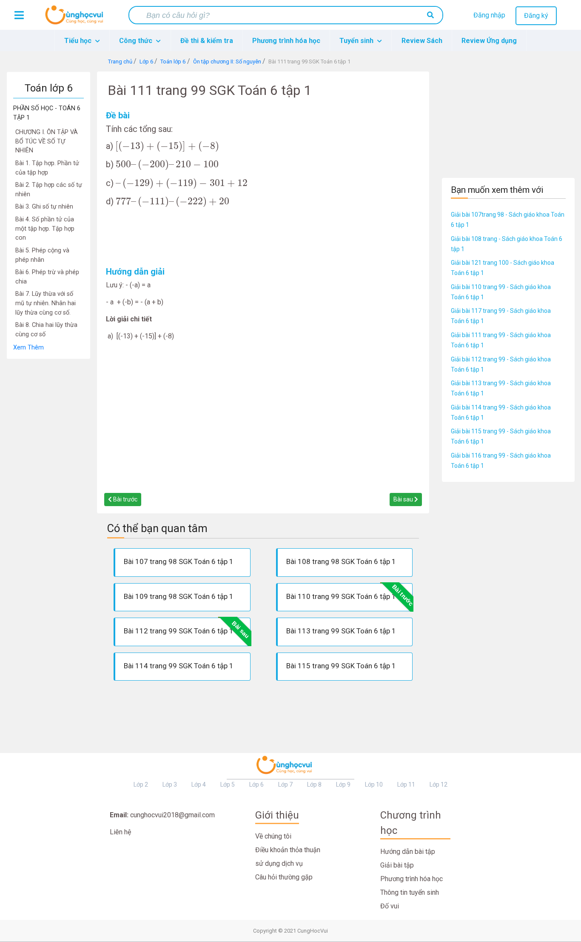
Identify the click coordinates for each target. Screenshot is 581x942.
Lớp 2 (141, 784)
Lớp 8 (314, 784)
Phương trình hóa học (286, 41)
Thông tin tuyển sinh (409, 892)
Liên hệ (120, 832)
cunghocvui (76, 18)
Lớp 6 (256, 784)
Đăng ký (536, 15)
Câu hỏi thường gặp (284, 877)
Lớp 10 (374, 784)
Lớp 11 (406, 784)
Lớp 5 (227, 784)
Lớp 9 (343, 784)
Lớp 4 (198, 784)
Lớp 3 (169, 784)
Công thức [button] (136, 41)
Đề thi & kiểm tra (206, 41)
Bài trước (124, 499)
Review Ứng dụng (489, 41)
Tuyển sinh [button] (357, 41)
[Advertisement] (48, 487)
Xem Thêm (28, 347)
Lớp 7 (285, 784)
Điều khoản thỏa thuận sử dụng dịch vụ (287, 857)
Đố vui (389, 906)
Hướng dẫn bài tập (407, 852)
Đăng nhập (489, 15)
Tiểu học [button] (78, 41)
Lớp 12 (438, 784)
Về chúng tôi (273, 836)
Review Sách (422, 41)
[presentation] (167, 146)
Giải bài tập (397, 865)
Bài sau (403, 499)
